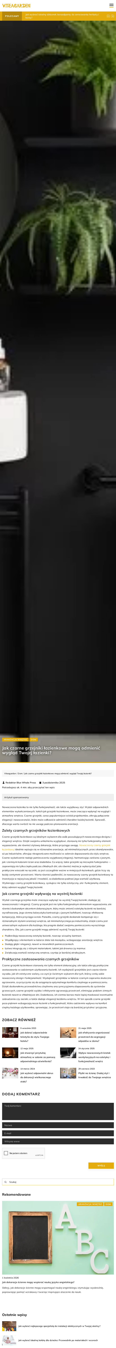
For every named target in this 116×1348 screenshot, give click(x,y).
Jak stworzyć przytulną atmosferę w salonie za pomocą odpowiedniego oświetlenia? (37, 1057)
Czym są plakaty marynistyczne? (43, 14)
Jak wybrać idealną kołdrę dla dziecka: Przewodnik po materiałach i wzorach (58, 1340)
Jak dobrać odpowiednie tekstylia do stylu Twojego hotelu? (34, 1036)
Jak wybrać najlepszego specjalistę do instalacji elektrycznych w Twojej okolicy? (59, 1326)
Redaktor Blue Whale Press (21, 782)
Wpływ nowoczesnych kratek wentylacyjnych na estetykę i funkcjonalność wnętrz (94, 1057)
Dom (33, 739)
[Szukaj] (5, 1182)
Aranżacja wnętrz (15, 739)
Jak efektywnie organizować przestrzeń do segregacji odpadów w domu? (94, 1036)
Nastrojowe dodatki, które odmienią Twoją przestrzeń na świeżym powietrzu (44, 1282)
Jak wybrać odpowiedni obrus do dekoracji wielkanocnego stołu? (36, 1077)
